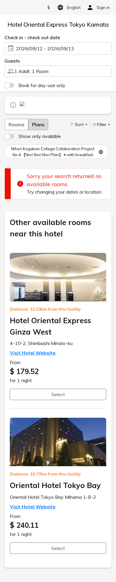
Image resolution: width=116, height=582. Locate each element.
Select (58, 394)
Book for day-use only (41, 85)
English (74, 7)
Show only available (39, 136)
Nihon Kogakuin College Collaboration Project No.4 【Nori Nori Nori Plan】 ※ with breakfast (52, 151)
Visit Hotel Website (33, 353)
